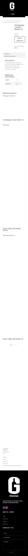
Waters (6, 22)
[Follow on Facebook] (4, 507)
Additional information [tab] (9, 56)
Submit (21, 552)
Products (5, 457)
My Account (5, 463)
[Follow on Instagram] (7, 507)
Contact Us (5, 461)
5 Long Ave (5, 448)
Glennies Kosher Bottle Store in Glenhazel (12, 465)
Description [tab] (7, 53)
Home (4, 20)
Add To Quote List (20, 39)
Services (4, 459)
